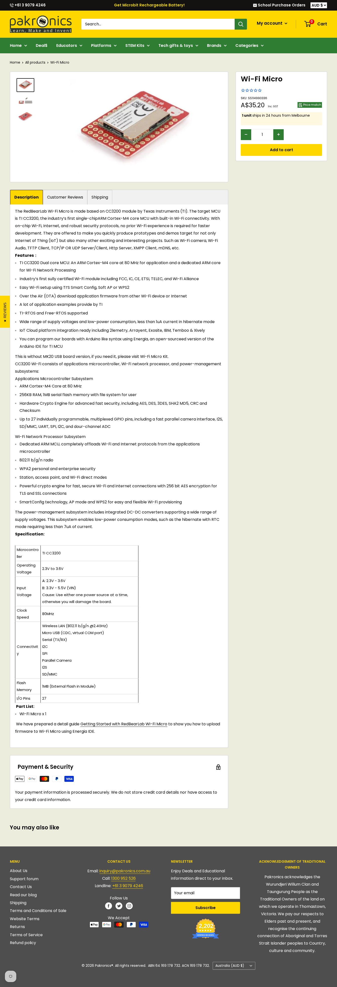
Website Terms (24, 919)
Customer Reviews (65, 197)
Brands (214, 45)
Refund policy (23, 943)
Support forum (24, 879)
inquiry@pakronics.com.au (124, 871)
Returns (17, 927)
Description (26, 197)
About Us (18, 871)
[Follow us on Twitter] (118, 905)
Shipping (100, 197)
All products (35, 62)
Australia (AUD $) (229, 965)
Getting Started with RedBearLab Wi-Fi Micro (123, 724)
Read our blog (23, 895)
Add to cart (281, 149)
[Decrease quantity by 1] (246, 134)
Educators (66, 45)
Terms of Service (26, 935)
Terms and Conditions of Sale (38, 911)
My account (270, 23)
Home (16, 45)
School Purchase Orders (281, 5)
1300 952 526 (123, 878)
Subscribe (205, 908)
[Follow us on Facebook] (108, 905)
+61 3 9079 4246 (30, 5)
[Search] (241, 24)
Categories (246, 45)
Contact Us (21, 887)
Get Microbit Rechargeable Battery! (149, 5)
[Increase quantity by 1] (278, 134)
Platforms (101, 45)
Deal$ (42, 45)
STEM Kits (134, 45)
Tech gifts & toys (175, 45)
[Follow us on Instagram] (129, 905)
